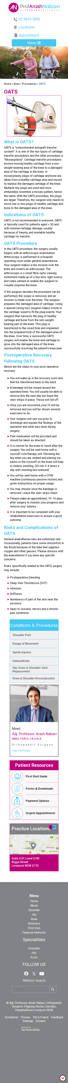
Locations (26, 27)
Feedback (57, 1017)
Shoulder (34, 910)
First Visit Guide (36, 776)
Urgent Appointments (40, 813)
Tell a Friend (41, 1017)
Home (7, 83)
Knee (17, 83)
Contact (40, 1021)
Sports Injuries (22, 652)
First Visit (34, 928)
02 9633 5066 (29, 19)
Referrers (34, 923)
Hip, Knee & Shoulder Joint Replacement (30, 669)
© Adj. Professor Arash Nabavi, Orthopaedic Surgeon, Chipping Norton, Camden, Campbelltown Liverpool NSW (34, 1006)
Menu (32, 43)
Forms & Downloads (39, 788)
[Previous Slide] (43, 75)
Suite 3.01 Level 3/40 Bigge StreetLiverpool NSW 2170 (25, 862)
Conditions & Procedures (34, 625)
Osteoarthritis (21, 660)
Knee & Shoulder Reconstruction (34, 678)
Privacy (26, 1017)
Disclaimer (12, 1017)
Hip (34, 914)
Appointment (28, 35)
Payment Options (37, 801)
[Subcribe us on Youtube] (41, 973)
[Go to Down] (62, 1077)
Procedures (29, 83)
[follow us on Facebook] (26, 973)
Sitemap (28, 1021)
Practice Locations (31, 828)
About (34, 905)
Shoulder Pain (22, 635)
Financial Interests (34, 932)
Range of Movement (25, 643)
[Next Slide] (54, 75)
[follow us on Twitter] (34, 973)
